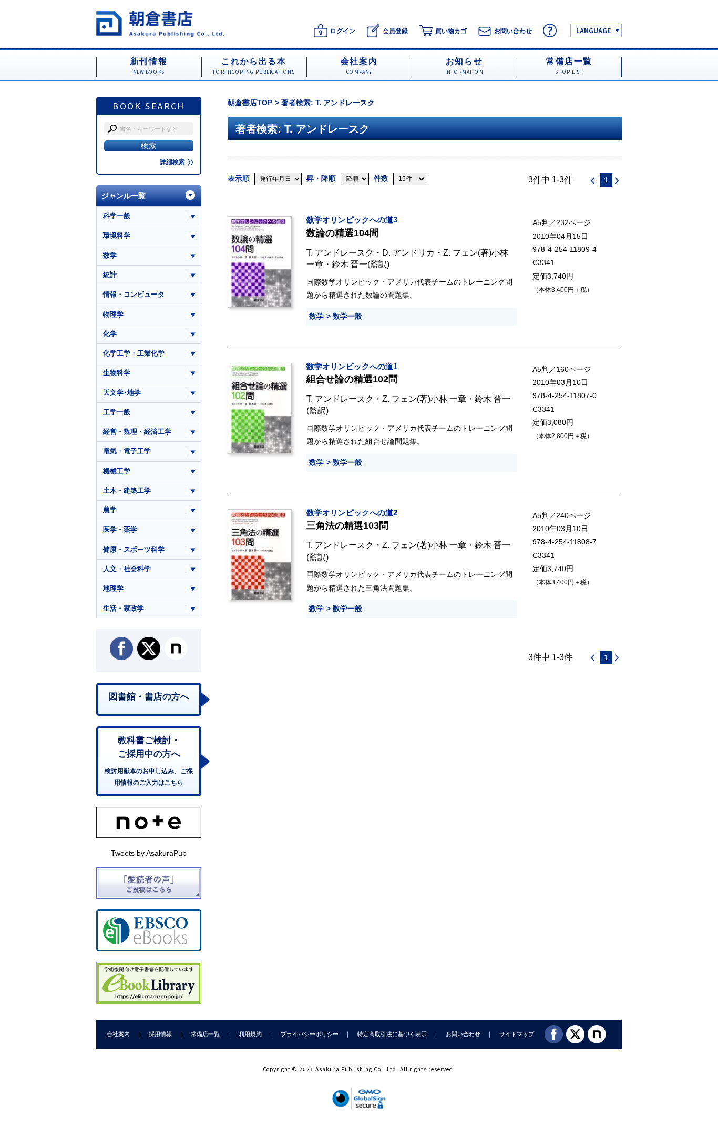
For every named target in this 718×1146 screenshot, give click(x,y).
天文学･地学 (122, 393)
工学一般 (116, 412)
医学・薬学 (120, 529)
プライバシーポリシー (310, 1034)
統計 (110, 275)
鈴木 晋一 (349, 264)
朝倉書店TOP (250, 102)
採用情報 (160, 1034)
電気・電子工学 (127, 451)
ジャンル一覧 (123, 195)
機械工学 (116, 471)
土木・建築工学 (127, 490)
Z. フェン (460, 252)
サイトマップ (516, 1034)
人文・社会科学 (127, 569)
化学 (110, 334)
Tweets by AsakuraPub (149, 853)
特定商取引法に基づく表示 (392, 1034)
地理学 (113, 588)
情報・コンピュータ (134, 294)
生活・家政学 (123, 608)
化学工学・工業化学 (134, 353)
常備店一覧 (205, 1034)
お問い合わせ (463, 1034)
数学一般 (347, 316)
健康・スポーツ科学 (134, 549)
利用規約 (250, 1034)
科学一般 (116, 216)
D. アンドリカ (408, 252)
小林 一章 (448, 398)
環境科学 (116, 235)
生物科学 (116, 373)
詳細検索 (172, 162)
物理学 (113, 314)
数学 (316, 316)
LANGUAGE (593, 30)
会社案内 (118, 1034)
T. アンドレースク (340, 252)
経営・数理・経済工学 (137, 431)
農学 (110, 510)
